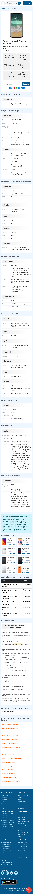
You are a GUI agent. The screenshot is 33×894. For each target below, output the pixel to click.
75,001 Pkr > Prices (22, 842)
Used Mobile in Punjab (23, 817)
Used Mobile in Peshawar (7, 820)
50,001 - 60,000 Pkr (22, 846)
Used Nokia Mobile (5, 848)
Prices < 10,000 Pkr (22, 857)
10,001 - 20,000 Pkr (22, 855)
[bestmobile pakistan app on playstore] (16, 882)
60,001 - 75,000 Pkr (22, 844)
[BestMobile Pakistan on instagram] (7, 873)
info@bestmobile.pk (7, 862)
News (2, 808)
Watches (3, 804)
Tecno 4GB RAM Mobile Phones (10, 739)
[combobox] (12, 84)
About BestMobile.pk (23, 795)
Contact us (20, 804)
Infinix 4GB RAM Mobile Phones (10, 743)
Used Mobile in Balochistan (24, 826)
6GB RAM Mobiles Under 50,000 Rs (11, 747)
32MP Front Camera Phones (9, 777)
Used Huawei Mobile (6, 850)
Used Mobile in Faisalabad (7, 822)
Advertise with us (22, 801)
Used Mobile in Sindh (23, 819)
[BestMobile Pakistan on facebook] (2, 873)
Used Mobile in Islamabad (24, 815)
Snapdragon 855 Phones (8, 773)
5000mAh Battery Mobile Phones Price (12, 758)
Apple (7, 8)
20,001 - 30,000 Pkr (22, 853)
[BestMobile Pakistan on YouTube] (16, 873)
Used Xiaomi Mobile (6, 846)
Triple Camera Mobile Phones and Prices (12, 754)
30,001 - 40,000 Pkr (22, 850)
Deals (2, 801)
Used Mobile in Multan (6, 824)
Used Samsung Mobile (6, 842)
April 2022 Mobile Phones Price (10, 728)
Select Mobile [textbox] (8, 84)
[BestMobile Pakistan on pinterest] (11, 873)
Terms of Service (22, 808)
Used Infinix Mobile (6, 853)
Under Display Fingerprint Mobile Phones (12, 766)
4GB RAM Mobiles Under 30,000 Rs (11, 781)
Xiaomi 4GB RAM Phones (8, 762)
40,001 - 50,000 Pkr (22, 848)
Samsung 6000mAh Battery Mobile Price (12, 732)
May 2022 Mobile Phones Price (10, 724)
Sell (29, 890)
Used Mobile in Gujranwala (7, 826)
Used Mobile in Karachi (7, 813)
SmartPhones (4, 795)
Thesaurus (20, 797)
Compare (26, 84)
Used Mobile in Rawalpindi (7, 818)
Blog (2, 806)
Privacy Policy (21, 806)
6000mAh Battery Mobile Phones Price (12, 751)
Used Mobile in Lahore (6, 815)
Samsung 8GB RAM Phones (9, 769)
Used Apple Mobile (5, 844)
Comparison (4, 799)
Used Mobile (4, 797)
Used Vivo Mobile (5, 855)
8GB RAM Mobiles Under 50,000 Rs (11, 736)
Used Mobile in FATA (23, 832)
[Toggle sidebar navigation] (3, 3)
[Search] (19, 3)
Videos (19, 799)
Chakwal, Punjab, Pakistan (9, 865)
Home (3, 8)
